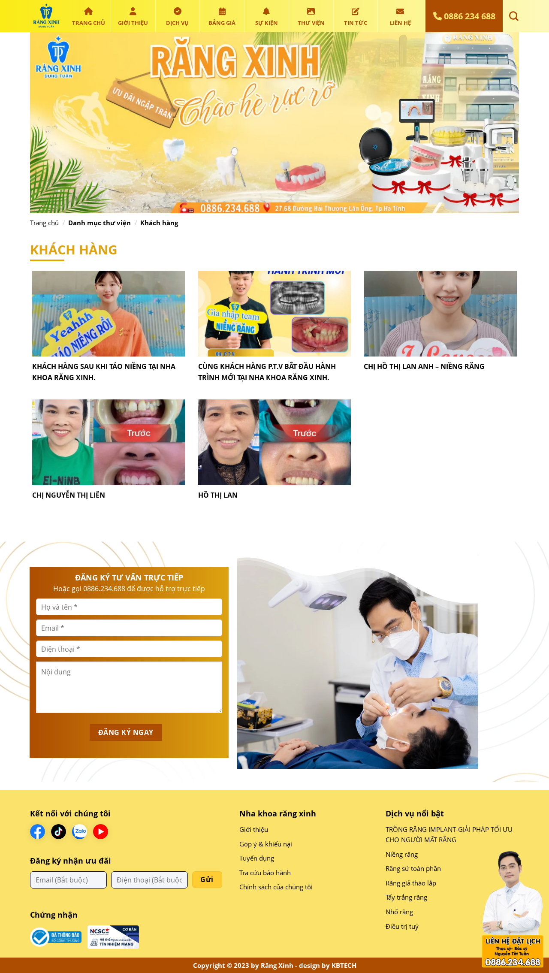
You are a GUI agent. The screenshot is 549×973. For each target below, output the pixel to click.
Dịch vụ (177, 23)
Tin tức (355, 23)
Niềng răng (402, 854)
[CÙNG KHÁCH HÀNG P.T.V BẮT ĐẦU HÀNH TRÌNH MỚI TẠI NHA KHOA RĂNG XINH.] (274, 313)
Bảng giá (221, 23)
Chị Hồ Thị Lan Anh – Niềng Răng (424, 366)
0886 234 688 (468, 16)
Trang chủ (88, 23)
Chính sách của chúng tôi (276, 886)
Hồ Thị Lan (218, 495)
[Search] (512, 16)
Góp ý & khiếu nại (265, 844)
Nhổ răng (399, 911)
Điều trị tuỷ (402, 926)
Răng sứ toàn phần (413, 868)
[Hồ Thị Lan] (274, 441)
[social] (37, 831)
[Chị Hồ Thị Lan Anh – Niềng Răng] (440, 313)
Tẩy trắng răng (406, 897)
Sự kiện (266, 23)
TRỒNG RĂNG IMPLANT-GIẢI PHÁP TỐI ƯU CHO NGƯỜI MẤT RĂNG (449, 834)
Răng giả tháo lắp (411, 883)
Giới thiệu (133, 23)
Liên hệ (400, 23)
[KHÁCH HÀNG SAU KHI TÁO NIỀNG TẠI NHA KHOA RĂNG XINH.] (108, 313)
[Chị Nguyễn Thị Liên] (108, 441)
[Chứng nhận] (55, 936)
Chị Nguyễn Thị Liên (68, 495)
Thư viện (311, 23)
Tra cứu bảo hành (265, 872)
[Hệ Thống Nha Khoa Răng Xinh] (46, 16)
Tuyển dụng (256, 858)
